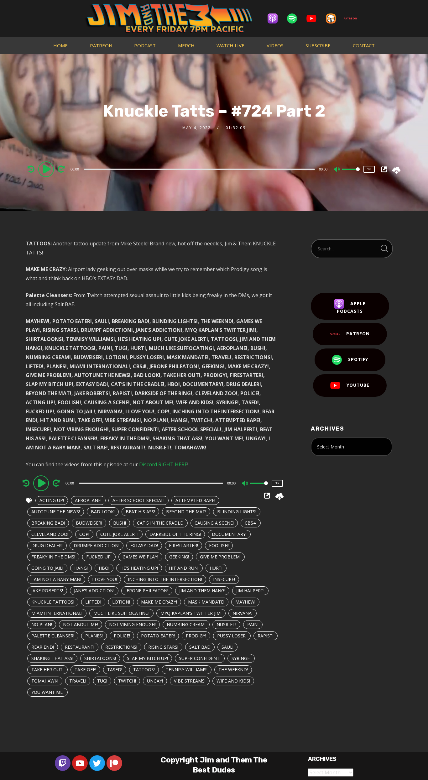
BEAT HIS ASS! (140, 512)
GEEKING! (179, 557)
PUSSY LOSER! (232, 636)
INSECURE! (224, 579)
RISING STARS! (163, 647)
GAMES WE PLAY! (140, 557)
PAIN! (252, 624)
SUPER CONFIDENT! (200, 658)
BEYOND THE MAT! (186, 512)
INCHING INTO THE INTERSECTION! (165, 579)
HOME (60, 45)
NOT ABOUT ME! (80, 624)
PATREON (101, 45)
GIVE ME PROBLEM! (220, 557)
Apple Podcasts (351, 307)
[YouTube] (314, 18)
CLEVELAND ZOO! (49, 534)
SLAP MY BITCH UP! (147, 658)
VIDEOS (275, 45)
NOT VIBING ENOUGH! (132, 624)
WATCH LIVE (230, 45)
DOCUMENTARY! (229, 534)
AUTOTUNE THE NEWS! (55, 512)
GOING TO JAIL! (47, 568)
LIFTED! (93, 602)
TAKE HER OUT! (47, 670)
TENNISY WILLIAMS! (186, 670)
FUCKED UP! (99, 557)
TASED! (114, 670)
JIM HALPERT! (250, 591)
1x (369, 169)
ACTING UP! (51, 500)
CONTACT (364, 45)
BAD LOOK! (103, 512)
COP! (84, 534)
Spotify (358, 359)
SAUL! (227, 647)
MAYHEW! (245, 602)
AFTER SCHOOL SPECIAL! (138, 500)
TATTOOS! (144, 670)
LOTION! (121, 602)
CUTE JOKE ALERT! (119, 534)
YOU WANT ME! (47, 692)
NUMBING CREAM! (186, 624)
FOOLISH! (219, 545)
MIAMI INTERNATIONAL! (56, 613)
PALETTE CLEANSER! (52, 636)
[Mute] (337, 170)
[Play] (47, 169)
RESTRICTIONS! (121, 647)
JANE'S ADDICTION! (94, 591)
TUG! (102, 681)
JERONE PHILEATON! (146, 591)
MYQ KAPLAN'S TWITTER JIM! (191, 613)
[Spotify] (295, 18)
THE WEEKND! (233, 670)
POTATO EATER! (158, 636)
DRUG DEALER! (47, 545)
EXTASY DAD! (144, 545)
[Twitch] (62, 763)
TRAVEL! (77, 681)
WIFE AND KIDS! (233, 681)
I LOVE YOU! (104, 579)
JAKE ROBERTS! (47, 591)
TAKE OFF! (85, 670)
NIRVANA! (242, 613)
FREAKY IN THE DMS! (53, 557)
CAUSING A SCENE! (214, 523)
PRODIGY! (196, 636)
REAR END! (42, 647)
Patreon (358, 334)
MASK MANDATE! (206, 602)
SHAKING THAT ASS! (52, 658)
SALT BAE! (200, 647)
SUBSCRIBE (318, 45)
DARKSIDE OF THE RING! (175, 534)
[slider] (351, 174)
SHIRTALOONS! (100, 658)
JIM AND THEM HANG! (202, 591)
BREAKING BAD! (48, 523)
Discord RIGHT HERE (163, 464)
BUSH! (119, 523)
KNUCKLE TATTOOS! (52, 602)
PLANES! (94, 636)
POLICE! (122, 636)
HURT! (216, 568)
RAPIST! (266, 636)
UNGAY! (155, 681)
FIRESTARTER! (183, 545)
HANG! (81, 568)
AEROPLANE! (88, 500)
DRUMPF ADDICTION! (96, 545)
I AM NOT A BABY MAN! (56, 579)
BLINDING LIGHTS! (236, 512)
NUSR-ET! (226, 624)
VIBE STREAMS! (190, 681)
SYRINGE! (241, 658)
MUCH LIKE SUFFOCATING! (121, 613)
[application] (200, 169)
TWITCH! (127, 681)
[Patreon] (353, 18)
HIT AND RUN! (184, 568)
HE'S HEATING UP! (139, 568)
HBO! (104, 568)
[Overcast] (334, 18)
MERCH (186, 45)
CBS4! (251, 523)
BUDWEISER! (89, 523)
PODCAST (145, 45)
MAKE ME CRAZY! (159, 602)
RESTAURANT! (79, 647)
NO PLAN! (41, 624)
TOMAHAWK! (44, 681)
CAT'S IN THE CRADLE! (160, 523)
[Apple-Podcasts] (275, 18)
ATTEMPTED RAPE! (195, 500)
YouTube (358, 385)
